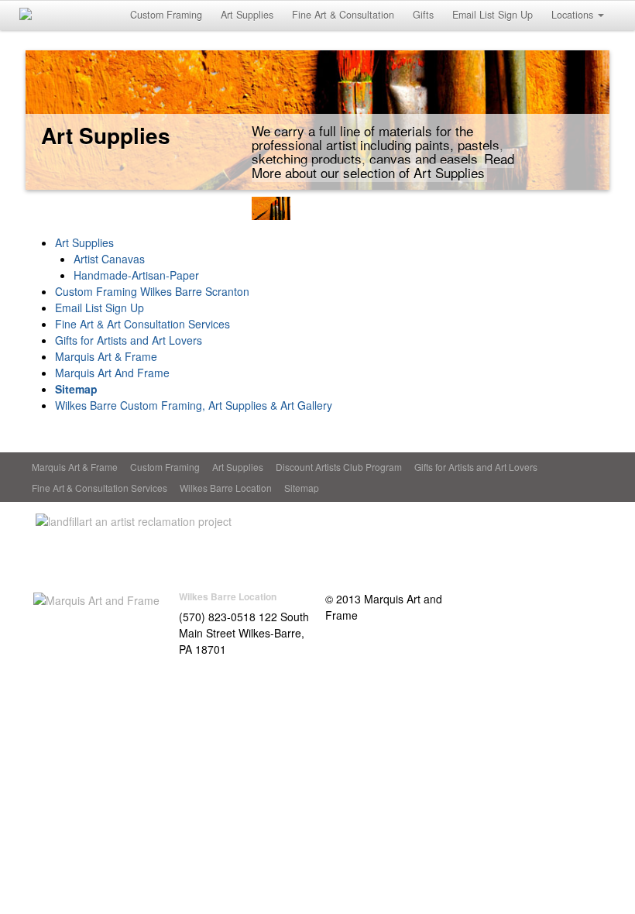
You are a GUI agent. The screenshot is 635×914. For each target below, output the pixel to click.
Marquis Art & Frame (106, 356)
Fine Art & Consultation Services (99, 487)
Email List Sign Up (492, 15)
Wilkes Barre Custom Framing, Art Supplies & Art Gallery (193, 405)
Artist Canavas (109, 258)
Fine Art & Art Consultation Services (142, 324)
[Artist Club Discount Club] (317, 208)
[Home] (96, 598)
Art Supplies (247, 15)
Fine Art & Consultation (343, 15)
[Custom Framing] (224, 208)
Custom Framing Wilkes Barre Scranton (152, 291)
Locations (572, 15)
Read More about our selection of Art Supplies (383, 165)
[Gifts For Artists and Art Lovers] (410, 208)
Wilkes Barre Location (226, 487)
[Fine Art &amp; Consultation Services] (364, 208)
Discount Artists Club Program (339, 466)
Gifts (423, 15)
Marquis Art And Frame (112, 372)
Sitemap (76, 389)
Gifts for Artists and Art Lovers (128, 340)
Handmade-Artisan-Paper (136, 275)
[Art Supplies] (271, 208)
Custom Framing (166, 15)
